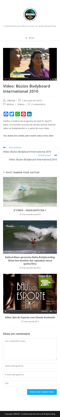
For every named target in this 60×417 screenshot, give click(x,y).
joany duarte (30, 136)
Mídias (10, 104)
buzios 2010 (12, 136)
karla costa (42, 136)
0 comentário (38, 104)
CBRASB (11, 100)
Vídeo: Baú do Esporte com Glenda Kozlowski (30, 317)
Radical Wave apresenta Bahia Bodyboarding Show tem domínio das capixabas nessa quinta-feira (30, 260)
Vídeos (21, 104)
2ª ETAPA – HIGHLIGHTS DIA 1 (30, 210)
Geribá (21, 136)
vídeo (51, 136)
